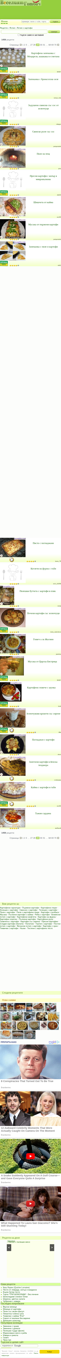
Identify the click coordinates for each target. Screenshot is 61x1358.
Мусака (3, 914)
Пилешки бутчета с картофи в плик (38, 591)
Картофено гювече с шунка (41, 687)
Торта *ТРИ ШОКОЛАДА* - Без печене (20, 1294)
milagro (58, 124)
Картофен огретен (8, 919)
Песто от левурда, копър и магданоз (20, 1290)
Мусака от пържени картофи (43, 224)
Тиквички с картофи (9, 928)
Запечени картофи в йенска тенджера (43, 763)
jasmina (58, 654)
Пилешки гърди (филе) (13, 1331)
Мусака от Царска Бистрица (42, 661)
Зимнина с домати (11, 1328)
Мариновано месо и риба (15, 1333)
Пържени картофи (30, 908)
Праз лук (7, 1340)
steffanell (58, 828)
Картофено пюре (49, 908)
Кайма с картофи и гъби (43, 787)
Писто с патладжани (43, 543)
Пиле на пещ (43, 153)
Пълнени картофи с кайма (21, 914)
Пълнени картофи (27, 919)
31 (44, 45)
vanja (59, 606)
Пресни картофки (50, 921)
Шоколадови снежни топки (15, 1296)
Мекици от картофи (12, 1309)
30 (41, 45)
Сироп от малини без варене (16, 1318)
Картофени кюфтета (26, 917)
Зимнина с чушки (11, 1326)
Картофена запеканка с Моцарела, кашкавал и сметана (43, 54)
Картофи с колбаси (50, 912)
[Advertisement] (29, 10)
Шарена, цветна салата (14, 1299)
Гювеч (6, 1337)
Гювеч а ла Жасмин (43, 639)
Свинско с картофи (28, 910)
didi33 (59, 195)
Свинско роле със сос (43, 131)
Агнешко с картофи (9, 910)
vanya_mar (57, 98)
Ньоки (23, 928)
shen (59, 754)
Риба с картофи (42, 914)
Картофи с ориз (50, 926)
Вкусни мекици (10, 1307)
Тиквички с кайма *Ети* (13, 1316)
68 (50, 45)
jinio (59, 168)
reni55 (59, 217)
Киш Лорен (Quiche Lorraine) (16, 1287)
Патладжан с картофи (43, 739)
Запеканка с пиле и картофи (43, 246)
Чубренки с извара (11, 1301)
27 (31, 45)
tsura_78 (58, 561)
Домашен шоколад (11, 1320)
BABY (59, 72)
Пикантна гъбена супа (13, 1313)
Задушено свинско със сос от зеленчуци (43, 106)
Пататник (29, 924)
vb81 (59, 265)
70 (55, 45)
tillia (60, 732)
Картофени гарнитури (10, 908)
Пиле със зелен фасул (13, 1311)
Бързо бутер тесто (11, 1292)
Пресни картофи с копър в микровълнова (43, 177)
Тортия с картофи (43, 924)
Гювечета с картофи (9, 921)
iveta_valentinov (55, 632)
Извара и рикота (10, 1335)
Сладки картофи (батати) (12, 924)
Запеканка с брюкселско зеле (43, 79)
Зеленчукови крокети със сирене (43, 713)
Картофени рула (45, 919)
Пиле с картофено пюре (28, 912)
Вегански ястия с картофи (29, 926)
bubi (59, 706)
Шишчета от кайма (43, 202)
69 (52, 45)
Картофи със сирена (30, 921)
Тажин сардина (43, 813)
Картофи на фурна (47, 917)
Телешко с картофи (48, 910)
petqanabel (57, 146)
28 (34, 45)
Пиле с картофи (7, 912)
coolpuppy (57, 780)
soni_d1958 (57, 583)
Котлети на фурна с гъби (43, 568)
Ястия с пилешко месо (19, 1242)
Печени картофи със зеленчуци (43, 613)
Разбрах (49, 1352)
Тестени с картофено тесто (40, 928)
